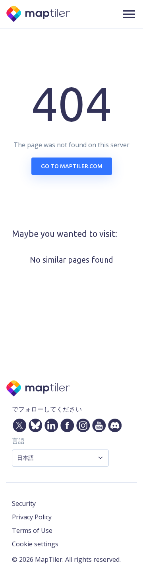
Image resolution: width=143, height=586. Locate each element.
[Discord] (113, 424)
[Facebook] (65, 424)
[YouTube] (97, 424)
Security (24, 503)
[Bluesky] (34, 424)
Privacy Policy (32, 517)
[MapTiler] (39, 14)
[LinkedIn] (49, 424)
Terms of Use (32, 530)
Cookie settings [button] (35, 544)
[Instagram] (81, 424)
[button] (129, 14)
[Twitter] (18, 424)
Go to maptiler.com (71, 166)
